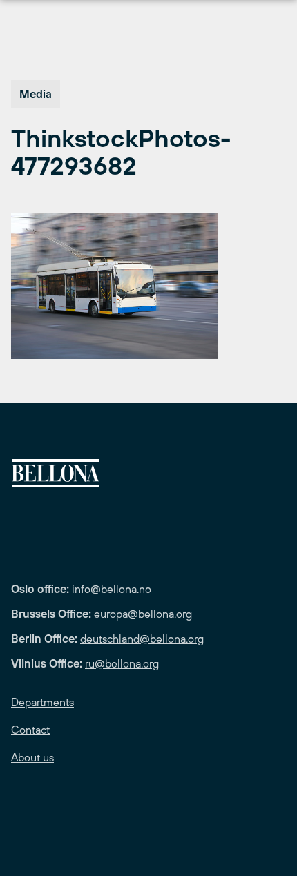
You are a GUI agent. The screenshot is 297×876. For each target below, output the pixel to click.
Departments (42, 702)
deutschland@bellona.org (142, 638)
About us (32, 757)
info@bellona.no (111, 589)
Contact (30, 729)
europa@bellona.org (143, 613)
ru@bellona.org (122, 663)
